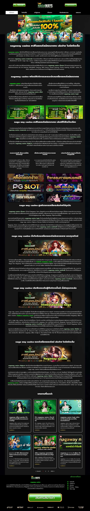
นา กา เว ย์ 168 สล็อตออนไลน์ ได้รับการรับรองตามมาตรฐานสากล (18, 454)
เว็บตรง (49, 13)
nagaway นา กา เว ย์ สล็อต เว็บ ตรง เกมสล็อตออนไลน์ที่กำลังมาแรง (70, 454)
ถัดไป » (52, 471)
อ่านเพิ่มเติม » (12, 430)
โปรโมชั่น (24, 13)
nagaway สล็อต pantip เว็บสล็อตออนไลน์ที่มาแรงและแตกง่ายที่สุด (18, 419)
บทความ (78, 13)
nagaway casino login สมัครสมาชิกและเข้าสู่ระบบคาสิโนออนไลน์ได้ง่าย (70, 419)
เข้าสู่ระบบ (37, 13)
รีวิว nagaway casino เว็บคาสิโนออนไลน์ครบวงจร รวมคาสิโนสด (44, 419)
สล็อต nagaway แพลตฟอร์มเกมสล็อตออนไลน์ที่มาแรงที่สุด (44, 454)
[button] (7, 508)
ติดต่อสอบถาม (64, 13)
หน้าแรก (11, 13)
